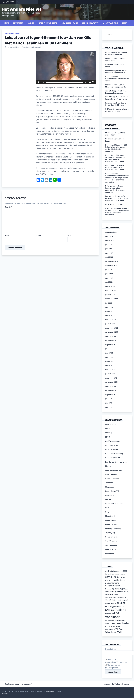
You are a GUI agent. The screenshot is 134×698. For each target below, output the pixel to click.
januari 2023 (110, 324)
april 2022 (109, 361)
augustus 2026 (111, 232)
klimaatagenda (115, 600)
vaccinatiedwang (109, 620)
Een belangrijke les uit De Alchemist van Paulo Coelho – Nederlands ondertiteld (117, 198)
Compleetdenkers (112, 445)
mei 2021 (108, 407)
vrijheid (118, 626)
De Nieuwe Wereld (112, 458)
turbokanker (109, 613)
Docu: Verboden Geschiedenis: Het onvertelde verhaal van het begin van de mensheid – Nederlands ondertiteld (117, 177)
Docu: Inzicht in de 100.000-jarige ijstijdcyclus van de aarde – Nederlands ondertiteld (116, 148)
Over (107, 508)
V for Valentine (110, 23)
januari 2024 (110, 295)
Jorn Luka (109, 483)
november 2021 (111, 382)
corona (122, 574)
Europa (121, 588)
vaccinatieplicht (120, 620)
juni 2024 (109, 274)
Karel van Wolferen (110, 597)
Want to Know (111, 549)
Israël (116, 594)
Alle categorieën (114, 665)
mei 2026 (109, 236)
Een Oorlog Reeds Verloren (116, 462)
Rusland (120, 610)
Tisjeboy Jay (110, 533)
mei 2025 (109, 253)
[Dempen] (90, 82)
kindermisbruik (121, 597)
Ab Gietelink (110, 571)
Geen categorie (111, 474)
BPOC (107, 437)
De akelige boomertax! (114, 204)
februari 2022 (110, 369)
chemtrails (115, 574)
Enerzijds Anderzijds (113, 470)
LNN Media (109, 495)
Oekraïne (120, 602)
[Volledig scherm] (93, 82)
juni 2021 (109, 403)
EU (116, 589)
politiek (109, 609)
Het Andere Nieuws (22, 9)
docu (122, 580)
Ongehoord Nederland (114, 503)
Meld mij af (112, 659)
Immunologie (109, 594)
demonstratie (112, 580)
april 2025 (109, 257)
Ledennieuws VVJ (90, 23)
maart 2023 (110, 315)
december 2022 (111, 328)
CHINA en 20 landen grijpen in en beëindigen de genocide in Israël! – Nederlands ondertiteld (117, 211)
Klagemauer (110, 487)
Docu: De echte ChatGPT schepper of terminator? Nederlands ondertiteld (115, 167)
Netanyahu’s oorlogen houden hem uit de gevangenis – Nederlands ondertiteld (115, 189)
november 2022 (111, 332)
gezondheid (119, 591)
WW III (119, 632)
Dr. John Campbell (112, 586)
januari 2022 (110, 374)
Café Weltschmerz (48, 23)
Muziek (108, 499)
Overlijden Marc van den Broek (114, 140)
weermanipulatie (110, 629)
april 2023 (109, 311)
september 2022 (111, 340)
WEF (117, 629)
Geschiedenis (109, 591)
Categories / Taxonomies (116, 662)
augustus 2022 (111, 345)
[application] (66, 67)
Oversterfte (119, 606)
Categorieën (113, 668)
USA (116, 613)
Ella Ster (108, 466)
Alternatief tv (110, 424)
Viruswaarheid (111, 545)
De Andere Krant (69, 23)
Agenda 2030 (121, 571)
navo (111, 603)
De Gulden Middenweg (114, 454)
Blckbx (31, 23)
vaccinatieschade (117, 623)
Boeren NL (108, 574)
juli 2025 (108, 245)
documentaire (112, 583)
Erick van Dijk (109, 589)
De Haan (121, 577)
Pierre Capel (110, 516)
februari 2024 (110, 290)
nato (107, 603)
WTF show (109, 553)
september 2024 (111, 261)
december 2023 (111, 299)
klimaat (107, 600)
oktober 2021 (110, 386)
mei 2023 (109, 307)
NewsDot (5, 694)
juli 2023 (108, 303)
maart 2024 (110, 286)
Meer (124, 23)
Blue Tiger (18, 23)
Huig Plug (126, 591)
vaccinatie (112, 617)
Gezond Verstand (112, 479)
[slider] (64, 82)
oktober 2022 (110, 336)
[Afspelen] (39, 82)
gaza (126, 589)
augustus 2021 (111, 395)
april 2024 (109, 282)
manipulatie (125, 600)
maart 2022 (110, 365)
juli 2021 (108, 399)
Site (69, 235)
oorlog (109, 606)
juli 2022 (108, 349)
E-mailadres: (110, 649)
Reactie (8, 207)
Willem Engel (110, 632)
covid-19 (110, 576)
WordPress (50, 691)
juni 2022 (109, 353)
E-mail (38, 235)
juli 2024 (108, 270)
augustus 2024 (111, 265)
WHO (121, 629)
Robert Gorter (110, 520)
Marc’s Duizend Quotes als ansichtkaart (115, 134)
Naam (7, 235)
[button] (66, 67)
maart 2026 (110, 240)
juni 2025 (109, 249)
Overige (108, 512)
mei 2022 (109, 357)
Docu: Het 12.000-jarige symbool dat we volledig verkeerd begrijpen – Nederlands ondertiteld (115, 158)
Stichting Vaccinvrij (113, 529)
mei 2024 (109, 278)
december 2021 (111, 378)
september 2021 (111, 390)
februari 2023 (110, 320)
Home (6, 23)
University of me (111, 537)
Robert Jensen (111, 524)
